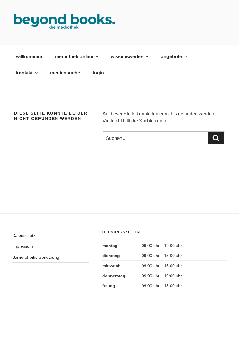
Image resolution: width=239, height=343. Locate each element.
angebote (171, 56)
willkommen (29, 56)
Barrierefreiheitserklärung (35, 257)
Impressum (22, 246)
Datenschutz (23, 235)
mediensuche (65, 72)
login (98, 72)
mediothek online (74, 56)
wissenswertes (127, 56)
